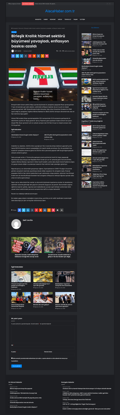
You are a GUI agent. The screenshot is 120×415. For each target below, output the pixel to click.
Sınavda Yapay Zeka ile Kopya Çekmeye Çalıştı (100, 97)
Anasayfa (38, 19)
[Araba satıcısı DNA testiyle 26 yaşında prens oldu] (86, 52)
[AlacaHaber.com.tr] (60, 11)
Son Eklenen (95, 27)
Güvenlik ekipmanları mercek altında (99, 59)
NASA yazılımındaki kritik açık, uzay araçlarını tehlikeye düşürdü (100, 81)
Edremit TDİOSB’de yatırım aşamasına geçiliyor (63, 305)
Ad (12, 345)
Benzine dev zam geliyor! (41, 305)
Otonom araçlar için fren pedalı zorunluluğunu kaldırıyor (19, 285)
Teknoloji (67, 19)
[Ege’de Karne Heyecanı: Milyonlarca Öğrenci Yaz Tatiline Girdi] (86, 90)
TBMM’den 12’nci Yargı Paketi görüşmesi (100, 175)
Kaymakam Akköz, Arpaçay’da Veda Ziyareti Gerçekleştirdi (100, 184)
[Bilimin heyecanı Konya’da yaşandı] (86, 36)
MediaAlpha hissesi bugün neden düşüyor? (25, 135)
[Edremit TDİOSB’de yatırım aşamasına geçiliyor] (65, 297)
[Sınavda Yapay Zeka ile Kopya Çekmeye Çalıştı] (86, 98)
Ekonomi (52, 19)
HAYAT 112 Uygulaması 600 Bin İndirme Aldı (100, 151)
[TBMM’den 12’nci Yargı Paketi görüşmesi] (86, 176)
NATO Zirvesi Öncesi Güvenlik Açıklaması (99, 127)
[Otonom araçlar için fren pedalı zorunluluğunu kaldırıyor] (21, 276)
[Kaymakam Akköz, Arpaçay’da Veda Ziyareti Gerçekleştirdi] (86, 184)
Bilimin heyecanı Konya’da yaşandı (98, 35)
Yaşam (75, 19)
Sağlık (60, 19)
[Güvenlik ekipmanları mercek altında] (86, 60)
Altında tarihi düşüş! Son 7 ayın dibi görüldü (41, 284)
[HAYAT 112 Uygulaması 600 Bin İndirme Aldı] (86, 152)
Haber (46, 19)
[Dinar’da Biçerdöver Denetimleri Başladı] (21, 297)
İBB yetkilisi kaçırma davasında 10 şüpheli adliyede (99, 106)
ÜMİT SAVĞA (17, 51)
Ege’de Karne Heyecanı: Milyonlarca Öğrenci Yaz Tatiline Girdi (100, 89)
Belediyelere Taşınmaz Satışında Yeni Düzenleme (63, 284)
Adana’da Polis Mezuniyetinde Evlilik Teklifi (99, 143)
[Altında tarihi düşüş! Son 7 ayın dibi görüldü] (43, 276)
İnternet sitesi (48, 351)
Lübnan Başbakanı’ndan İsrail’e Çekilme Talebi (100, 134)
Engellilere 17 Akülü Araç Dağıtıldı (92, 121)
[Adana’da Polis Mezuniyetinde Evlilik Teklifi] (86, 144)
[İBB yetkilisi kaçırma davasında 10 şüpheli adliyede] (86, 106)
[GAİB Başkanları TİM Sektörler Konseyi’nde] (86, 44)
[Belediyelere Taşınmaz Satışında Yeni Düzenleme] (65, 276)
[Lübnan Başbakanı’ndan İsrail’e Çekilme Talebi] (86, 136)
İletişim (82, 19)
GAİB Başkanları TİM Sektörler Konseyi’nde (100, 43)
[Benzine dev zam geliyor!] (43, 297)
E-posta (14, 351)
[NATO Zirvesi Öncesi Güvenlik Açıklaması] (86, 128)
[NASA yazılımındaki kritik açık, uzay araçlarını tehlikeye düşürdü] (86, 82)
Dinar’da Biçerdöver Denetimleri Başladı (17, 305)
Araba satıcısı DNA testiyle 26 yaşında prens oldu (48, 3)
